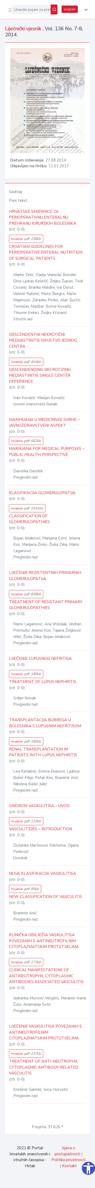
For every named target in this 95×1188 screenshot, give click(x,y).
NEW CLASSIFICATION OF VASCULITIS (45, 896)
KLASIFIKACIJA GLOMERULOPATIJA (42, 492)
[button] (85, 10)
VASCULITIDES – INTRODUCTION (40, 829)
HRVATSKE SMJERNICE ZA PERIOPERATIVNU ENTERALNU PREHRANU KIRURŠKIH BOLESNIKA (42, 217)
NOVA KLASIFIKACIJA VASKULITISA (42, 873)
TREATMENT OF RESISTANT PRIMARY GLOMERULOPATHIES (45, 605)
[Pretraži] (54, 9)
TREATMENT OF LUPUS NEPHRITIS (42, 681)
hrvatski (26, 238)
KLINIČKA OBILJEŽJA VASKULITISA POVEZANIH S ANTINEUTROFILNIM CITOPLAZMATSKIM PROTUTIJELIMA (44, 940)
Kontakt (69, 1166)
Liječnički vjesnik (23, 28)
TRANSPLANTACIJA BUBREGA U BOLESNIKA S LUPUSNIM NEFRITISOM (45, 723)
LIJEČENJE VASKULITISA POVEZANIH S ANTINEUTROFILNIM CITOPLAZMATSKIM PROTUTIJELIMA (45, 1032)
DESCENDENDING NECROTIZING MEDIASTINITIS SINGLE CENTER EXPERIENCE (40, 375)
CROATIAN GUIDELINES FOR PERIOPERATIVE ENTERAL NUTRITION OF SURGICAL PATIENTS (45, 252)
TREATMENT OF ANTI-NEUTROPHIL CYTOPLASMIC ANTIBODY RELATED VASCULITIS (43, 1067)
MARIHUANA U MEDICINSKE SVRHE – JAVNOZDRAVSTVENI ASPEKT (44, 422)
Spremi (51, 1181)
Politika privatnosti (68, 1159)
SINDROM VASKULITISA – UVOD (39, 805)
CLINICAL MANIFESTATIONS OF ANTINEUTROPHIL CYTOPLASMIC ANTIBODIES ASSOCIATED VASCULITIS (46, 975)
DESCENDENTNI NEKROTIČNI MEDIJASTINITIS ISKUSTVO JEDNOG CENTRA (43, 340)
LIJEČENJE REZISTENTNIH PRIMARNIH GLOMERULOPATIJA (45, 575)
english (69, 9)
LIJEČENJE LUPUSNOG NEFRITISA (40, 658)
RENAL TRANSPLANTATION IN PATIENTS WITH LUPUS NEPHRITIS (43, 752)
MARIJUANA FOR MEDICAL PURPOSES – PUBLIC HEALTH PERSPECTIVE (46, 451)
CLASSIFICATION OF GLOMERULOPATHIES (29, 519)
